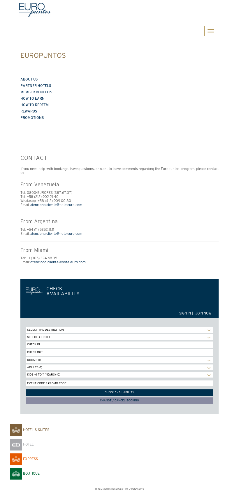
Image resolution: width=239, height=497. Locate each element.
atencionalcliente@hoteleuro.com (56, 205)
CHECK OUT (35, 352)
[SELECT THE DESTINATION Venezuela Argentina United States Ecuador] (119, 330)
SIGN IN (185, 313)
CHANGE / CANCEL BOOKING (119, 400)
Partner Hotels (35, 86)
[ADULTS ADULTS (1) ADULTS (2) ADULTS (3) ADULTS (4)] (119, 367)
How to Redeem (34, 105)
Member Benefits (36, 92)
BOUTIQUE (31, 473)
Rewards (28, 111)
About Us (29, 79)
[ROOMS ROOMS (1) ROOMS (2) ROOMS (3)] (119, 360)
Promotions (32, 118)
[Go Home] (119, 10)
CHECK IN (33, 344)
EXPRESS (30, 459)
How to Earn (32, 98)
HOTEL (28, 444)
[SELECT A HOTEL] (119, 337)
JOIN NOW (203, 313)
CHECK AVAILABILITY (119, 392)
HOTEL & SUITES (35, 430)
